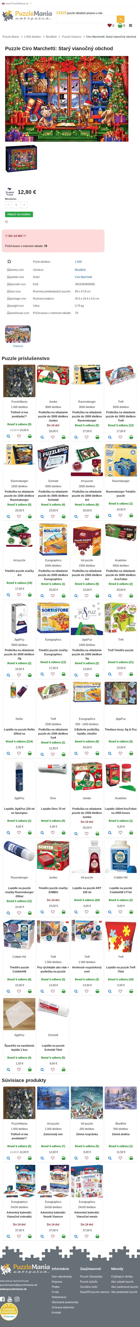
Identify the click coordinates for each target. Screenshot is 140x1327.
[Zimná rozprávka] (76, 1158)
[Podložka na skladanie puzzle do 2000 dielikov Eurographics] (42, 596)
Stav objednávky (62, 1276)
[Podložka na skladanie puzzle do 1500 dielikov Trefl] (42, 755)
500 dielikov (120, 1128)
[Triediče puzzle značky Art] (8, 595)
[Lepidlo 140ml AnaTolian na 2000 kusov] (109, 833)
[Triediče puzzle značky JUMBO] (42, 912)
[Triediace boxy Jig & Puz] (109, 754)
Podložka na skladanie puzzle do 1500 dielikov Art (87, 575)
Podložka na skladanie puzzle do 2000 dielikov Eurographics (53, 575)
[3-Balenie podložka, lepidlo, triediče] (76, 754)
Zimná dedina (121, 1134)
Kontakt (56, 1312)
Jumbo (53, 401)
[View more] (53, 384)
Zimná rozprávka (87, 1134)
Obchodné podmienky (65, 1302)
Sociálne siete (88, 1286)
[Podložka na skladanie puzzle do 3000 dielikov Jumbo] (42, 437)
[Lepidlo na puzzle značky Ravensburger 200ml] (8, 913)
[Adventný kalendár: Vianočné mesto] (76, 1237)
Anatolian (121, 560)
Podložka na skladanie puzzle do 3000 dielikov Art (87, 495)
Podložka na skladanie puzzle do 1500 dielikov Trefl (53, 733)
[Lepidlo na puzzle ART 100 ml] (76, 912)
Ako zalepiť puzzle (122, 1281)
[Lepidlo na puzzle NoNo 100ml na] (8, 754)
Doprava (57, 1281)
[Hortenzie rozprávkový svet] (76, 991)
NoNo (19, 718)
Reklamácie (59, 1297)
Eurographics (53, 560)
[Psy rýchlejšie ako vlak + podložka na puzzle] (42, 991)
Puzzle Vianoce (71, 36)
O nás (55, 1292)
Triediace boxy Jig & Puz (121, 729)
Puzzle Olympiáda (91, 1276)
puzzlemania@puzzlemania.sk (18, 1284)
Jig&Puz (19, 639)
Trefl (120, 401)
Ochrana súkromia (63, 1307)
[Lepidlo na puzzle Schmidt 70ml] (42, 1070)
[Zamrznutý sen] (42, 1158)
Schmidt (53, 481)
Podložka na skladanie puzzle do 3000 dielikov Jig (19, 654)
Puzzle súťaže (88, 1281)
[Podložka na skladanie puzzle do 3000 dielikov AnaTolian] (109, 596)
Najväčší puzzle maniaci (95, 1292)
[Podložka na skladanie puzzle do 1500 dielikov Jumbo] (76, 834)
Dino (53, 798)
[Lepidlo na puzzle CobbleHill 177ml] (109, 912)
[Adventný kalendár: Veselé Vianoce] (42, 1237)
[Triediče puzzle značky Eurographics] (42, 674)
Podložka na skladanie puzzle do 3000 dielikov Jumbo (53, 416)
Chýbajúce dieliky (122, 1276)
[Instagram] (17, 1300)
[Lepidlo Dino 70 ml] (42, 833)
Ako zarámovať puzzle (124, 1286)
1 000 (78, 261)
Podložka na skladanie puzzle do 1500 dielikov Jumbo (87, 812)
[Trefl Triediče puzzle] (109, 674)
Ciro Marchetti (83, 277)
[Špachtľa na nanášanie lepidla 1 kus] (8, 1070)
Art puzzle (87, 481)
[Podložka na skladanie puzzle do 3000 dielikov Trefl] (109, 437)
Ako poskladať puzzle (124, 1292)
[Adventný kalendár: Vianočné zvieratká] (8, 1237)
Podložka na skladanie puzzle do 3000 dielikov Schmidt (53, 495)
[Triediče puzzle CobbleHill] (8, 991)
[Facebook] (2, 1300)
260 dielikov (87, 1128)
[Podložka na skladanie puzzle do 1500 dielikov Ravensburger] (8, 517)
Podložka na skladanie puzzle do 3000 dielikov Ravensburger (87, 416)
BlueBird (51, 36)
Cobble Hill (121, 877)
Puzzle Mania (11, 36)
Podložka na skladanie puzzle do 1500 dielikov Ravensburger (19, 495)
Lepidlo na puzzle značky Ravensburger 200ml (19, 892)
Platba (56, 1286)
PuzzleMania (19, 401)
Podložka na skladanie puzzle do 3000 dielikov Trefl (121, 416)
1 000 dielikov (32, 36)
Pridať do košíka (19, 214)
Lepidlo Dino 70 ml (53, 808)
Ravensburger (87, 401)
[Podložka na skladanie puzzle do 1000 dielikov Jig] (76, 675)
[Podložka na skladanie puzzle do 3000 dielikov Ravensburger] (76, 437)
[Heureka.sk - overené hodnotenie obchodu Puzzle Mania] (9, 1319)
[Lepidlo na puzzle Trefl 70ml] (109, 991)
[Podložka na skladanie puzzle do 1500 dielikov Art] (76, 596)
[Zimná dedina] (109, 1158)
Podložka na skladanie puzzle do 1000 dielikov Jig (87, 654)
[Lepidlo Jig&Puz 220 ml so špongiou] (8, 833)
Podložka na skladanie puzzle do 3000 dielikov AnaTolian (121, 575)
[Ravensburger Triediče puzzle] (109, 516)
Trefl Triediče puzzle (121, 650)
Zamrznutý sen (53, 1134)
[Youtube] (9, 1300)
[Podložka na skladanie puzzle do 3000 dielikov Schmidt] (42, 517)
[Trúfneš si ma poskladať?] (8, 436)
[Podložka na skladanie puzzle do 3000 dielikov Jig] (8, 675)
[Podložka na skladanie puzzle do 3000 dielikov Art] (76, 517)
